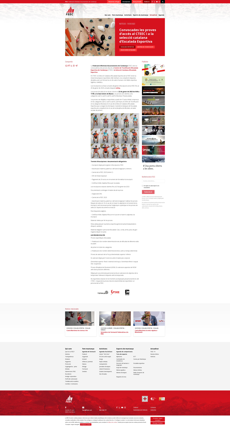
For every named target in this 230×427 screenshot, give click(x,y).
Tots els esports (121, 354)
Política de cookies (112, 422)
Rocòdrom (68, 374)
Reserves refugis (114, 2)
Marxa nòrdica (137, 370)
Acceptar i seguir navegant (157, 419)
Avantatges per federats (140, 410)
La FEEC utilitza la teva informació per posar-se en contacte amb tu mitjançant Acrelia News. (153, 198)
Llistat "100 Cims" (104, 354)
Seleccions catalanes (128, 50)
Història (67, 354)
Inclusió (84, 359)
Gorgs (101, 359)
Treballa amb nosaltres (72, 381)
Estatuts (67, 359)
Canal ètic (153, 410)
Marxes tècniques (121, 372)
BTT (134, 356)
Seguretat (85, 356)
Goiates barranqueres (105, 371)
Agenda (161, 15)
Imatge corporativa (70, 376)
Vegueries (68, 361)
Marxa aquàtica (120, 370)
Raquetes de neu (121, 377)
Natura (84, 364)
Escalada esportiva (127, 47)
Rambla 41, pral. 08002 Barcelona (70, 411)
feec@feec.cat (87, 410)
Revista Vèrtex (154, 354)
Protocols (68, 364)
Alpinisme (119, 356)
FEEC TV (152, 351)
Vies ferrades (103, 374)
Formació (85, 369)
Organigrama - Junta (71, 366)
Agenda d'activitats (105, 351)
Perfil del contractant (71, 379)
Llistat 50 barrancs (104, 369)
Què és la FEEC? (69, 351)
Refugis (84, 366)
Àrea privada (137, 2)
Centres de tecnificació (145, 47)
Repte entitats (103, 361)
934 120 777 (102, 410)
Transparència (69, 356)
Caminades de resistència (120, 360)
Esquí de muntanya (121, 367)
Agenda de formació (89, 351)
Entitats (67, 369)
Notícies (122, 23)
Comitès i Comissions (71, 384)
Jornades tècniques (104, 366)
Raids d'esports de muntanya (138, 373)
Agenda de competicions (124, 351)
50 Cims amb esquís (105, 356)
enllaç (118, 88)
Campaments (103, 364)
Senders (84, 371)
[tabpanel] (103, 292)
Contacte (153, 407)
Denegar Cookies (158, 423)
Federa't (147, 2)
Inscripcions (126, 2)
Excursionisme (137, 367)
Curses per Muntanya (139, 359)
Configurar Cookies (86, 424)
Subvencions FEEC (70, 371)
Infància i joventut (87, 361)
